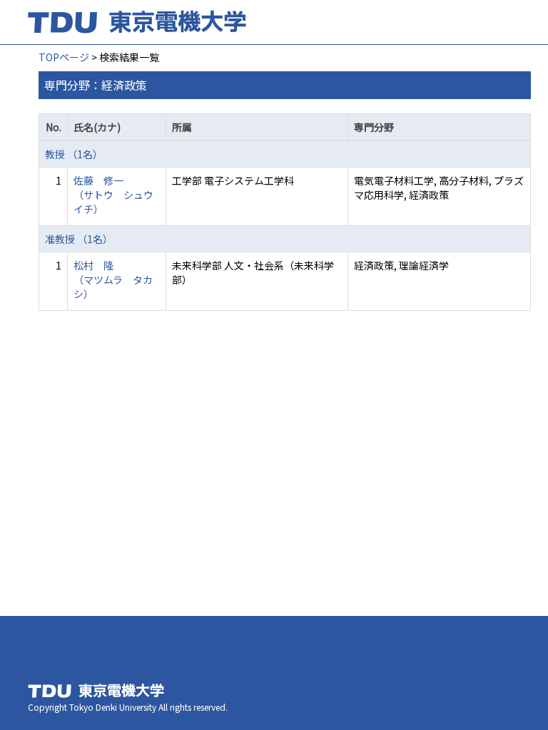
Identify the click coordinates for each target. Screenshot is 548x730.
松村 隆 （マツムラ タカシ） (113, 279)
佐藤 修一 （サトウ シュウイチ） (113, 194)
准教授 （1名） (79, 239)
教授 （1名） (74, 154)
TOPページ (64, 57)
